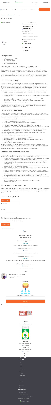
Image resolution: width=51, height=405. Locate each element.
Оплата (32, 9)
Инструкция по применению (10, 63)
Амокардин (26, 347)
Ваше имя (3, 209)
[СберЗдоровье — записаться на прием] (19, 2)
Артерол (25, 341)
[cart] (44, 9)
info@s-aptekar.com (24, 394)
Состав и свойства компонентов (11, 62)
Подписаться (25, 301)
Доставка (24, 9)
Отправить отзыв (6, 224)
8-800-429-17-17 (34, 2)
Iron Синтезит (25, 353)
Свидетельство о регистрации (25, 235)
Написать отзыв (33, 24)
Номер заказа (4, 203)
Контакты (22, 383)
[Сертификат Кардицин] (4, 43)
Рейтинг (3, 221)
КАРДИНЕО (25, 321)
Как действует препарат (9, 60)
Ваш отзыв (3, 217)
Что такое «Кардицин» (9, 59)
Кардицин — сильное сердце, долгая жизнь (14, 58)
